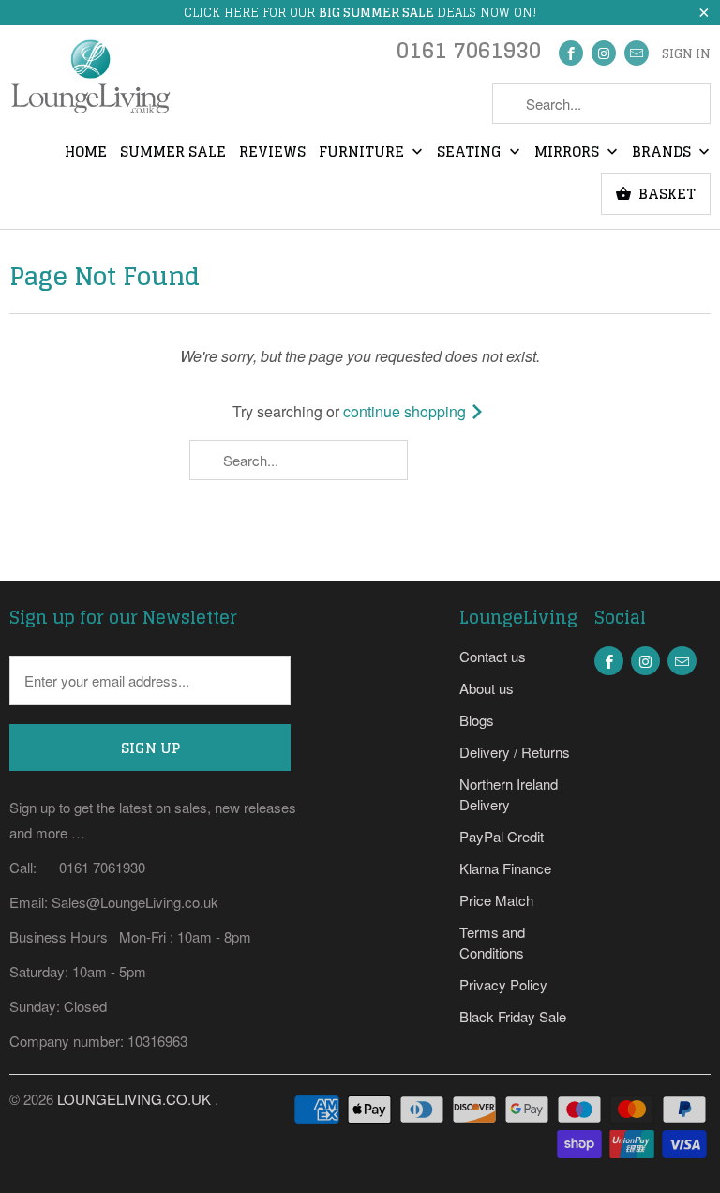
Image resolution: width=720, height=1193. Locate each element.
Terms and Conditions (492, 942)
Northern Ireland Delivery (508, 794)
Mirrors (568, 153)
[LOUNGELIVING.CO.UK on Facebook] (571, 53)
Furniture (363, 153)
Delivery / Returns (514, 752)
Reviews (272, 153)
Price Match (496, 900)
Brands (663, 153)
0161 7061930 (469, 54)
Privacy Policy (503, 984)
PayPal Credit (501, 836)
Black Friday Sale (512, 1016)
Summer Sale (173, 153)
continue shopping (406, 411)
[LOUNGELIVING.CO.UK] (90, 82)
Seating (471, 153)
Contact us (492, 656)
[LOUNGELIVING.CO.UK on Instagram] (604, 53)
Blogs (476, 720)
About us (486, 688)
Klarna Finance (505, 868)
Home (86, 153)
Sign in (686, 54)
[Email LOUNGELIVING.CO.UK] (636, 53)
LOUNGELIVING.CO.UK (136, 1099)
